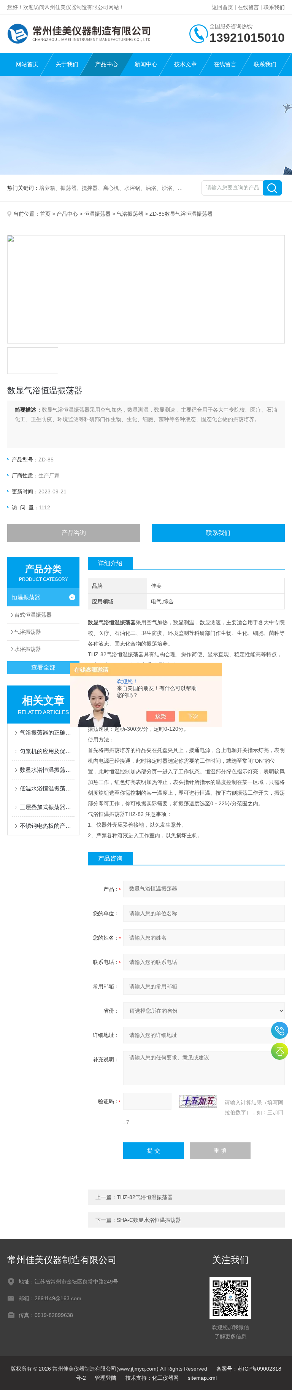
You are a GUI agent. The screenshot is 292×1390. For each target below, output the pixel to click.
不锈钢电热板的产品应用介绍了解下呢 (47, 825)
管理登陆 (105, 1378)
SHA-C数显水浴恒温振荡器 (149, 1220)
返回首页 (222, 7)
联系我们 (274, 7)
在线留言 (248, 7)
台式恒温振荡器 (33, 615)
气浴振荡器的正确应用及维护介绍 (47, 732)
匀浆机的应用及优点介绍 (47, 751)
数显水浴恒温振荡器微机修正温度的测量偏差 (47, 770)
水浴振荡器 (27, 649)
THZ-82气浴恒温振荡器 (145, 1197)
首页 (45, 214)
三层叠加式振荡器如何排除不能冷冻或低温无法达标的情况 (47, 807)
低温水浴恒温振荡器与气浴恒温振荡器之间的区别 (47, 788)
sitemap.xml (202, 1378)
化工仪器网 (165, 1378)
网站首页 (27, 64)
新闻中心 (146, 64)
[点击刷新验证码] (198, 1101)
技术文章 (185, 64)
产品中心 (106, 64)
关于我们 (67, 64)
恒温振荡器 (97, 214)
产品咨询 (74, 533)
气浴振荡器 (130, 214)
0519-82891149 (279, 1030)
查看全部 (43, 667)
